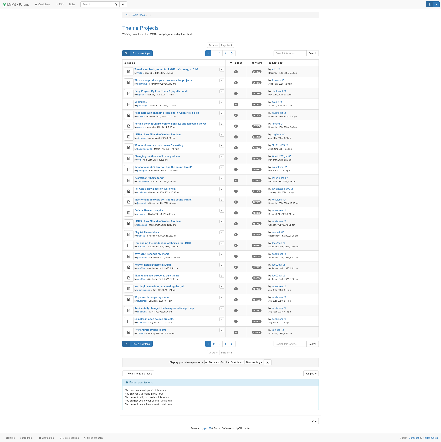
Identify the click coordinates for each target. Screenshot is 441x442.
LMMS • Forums (17, 4)
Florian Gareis (430, 437)
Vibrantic (141, 333)
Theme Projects (140, 27)
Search (312, 53)
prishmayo (142, 83)
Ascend (140, 127)
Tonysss (276, 80)
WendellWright (280, 156)
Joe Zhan (141, 246)
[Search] (116, 4)
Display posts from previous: (187, 362)
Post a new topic (141, 53)
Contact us (47, 437)
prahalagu (142, 257)
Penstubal (277, 199)
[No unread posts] (129, 71)
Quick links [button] (44, 4)
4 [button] (225, 53)
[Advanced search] (123, 4)
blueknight (277, 91)
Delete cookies (70, 437)
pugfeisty (276, 134)
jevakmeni (142, 300)
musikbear (277, 112)
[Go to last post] (279, 69)
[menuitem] (72, 4)
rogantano (142, 224)
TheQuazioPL (143, 181)
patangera (142, 170)
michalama (278, 167)
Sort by (225, 362)
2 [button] (214, 53)
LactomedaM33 (144, 148)
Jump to (310, 373)
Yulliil (139, 72)
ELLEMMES (278, 145)
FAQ (61, 4)
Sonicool (276, 329)
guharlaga (142, 105)
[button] (232, 53)
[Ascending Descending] (254, 362)
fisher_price (278, 177)
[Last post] (221, 69)
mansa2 (141, 235)
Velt (139, 159)
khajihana (142, 311)
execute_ (141, 213)
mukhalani (142, 322)
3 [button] (219, 53)
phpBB (208, 428)
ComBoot (414, 437)
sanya (140, 116)
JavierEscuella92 (281, 188)
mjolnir (275, 102)
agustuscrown (143, 289)
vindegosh (142, 137)
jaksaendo (142, 203)
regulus (140, 94)
